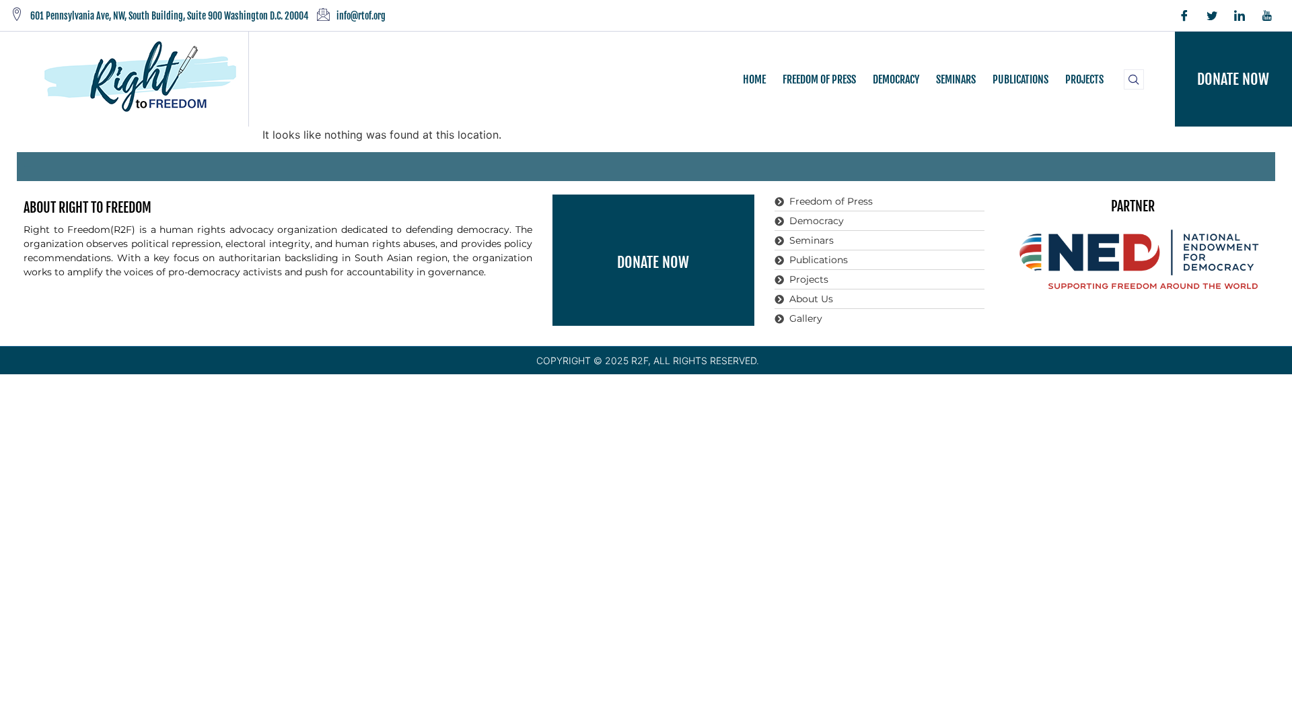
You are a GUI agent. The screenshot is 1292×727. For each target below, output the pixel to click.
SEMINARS (956, 79)
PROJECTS (1084, 79)
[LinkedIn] (1239, 15)
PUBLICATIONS (1020, 79)
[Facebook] (1184, 15)
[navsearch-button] (1134, 79)
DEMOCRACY (896, 79)
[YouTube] (1267, 15)
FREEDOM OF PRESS (819, 79)
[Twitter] (1212, 15)
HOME (754, 79)
